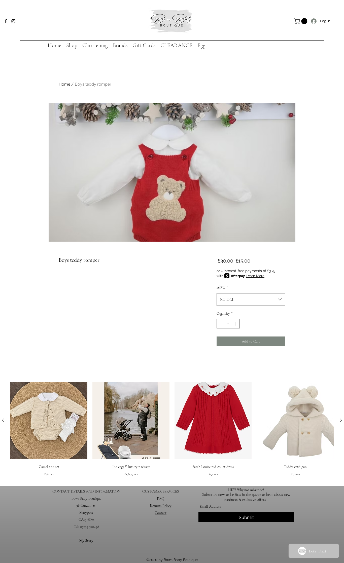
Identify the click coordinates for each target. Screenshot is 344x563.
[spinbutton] (228, 323)
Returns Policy (160, 505)
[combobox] (251, 299)
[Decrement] (220, 323)
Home (64, 84)
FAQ (160, 498)
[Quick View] (48, 420)
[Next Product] (341, 420)
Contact (160, 512)
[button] (301, 21)
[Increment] (235, 323)
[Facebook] (5, 21)
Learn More (255, 276)
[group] (172, 430)
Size (222, 287)
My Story (86, 540)
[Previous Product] (3, 420)
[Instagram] (13, 21)
